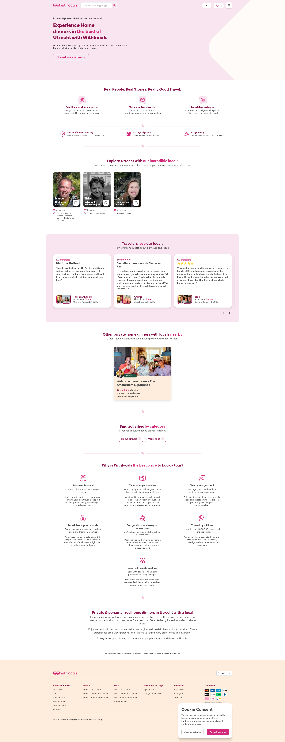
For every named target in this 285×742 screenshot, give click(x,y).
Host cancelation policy (125, 693)
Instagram (179, 693)
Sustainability (59, 697)
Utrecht (127, 653)
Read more (122, 289)
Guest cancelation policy (95, 693)
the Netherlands (113, 653)
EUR (206, 5)
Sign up (218, 5)
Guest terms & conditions (95, 697)
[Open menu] (229, 5)
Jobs (55, 693)
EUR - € (221, 673)
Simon (88, 299)
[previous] (223, 313)
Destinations (59, 701)
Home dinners (130, 438)
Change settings (192, 732)
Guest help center (92, 689)
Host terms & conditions (125, 697)
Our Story (57, 689)
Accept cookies (218, 732)
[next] (229, 313)
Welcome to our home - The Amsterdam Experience (136, 383)
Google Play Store (153, 693)
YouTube (178, 697)
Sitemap (98, 719)
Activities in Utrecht (143, 653)
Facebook (179, 689)
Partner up (58, 709)
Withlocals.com (66, 719)
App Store (149, 689)
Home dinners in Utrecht (71, 57)
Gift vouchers (59, 705)
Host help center (122, 689)
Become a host (121, 701)
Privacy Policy (80, 719)
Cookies (90, 719)
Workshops (155, 438)
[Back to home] (65, 5)
